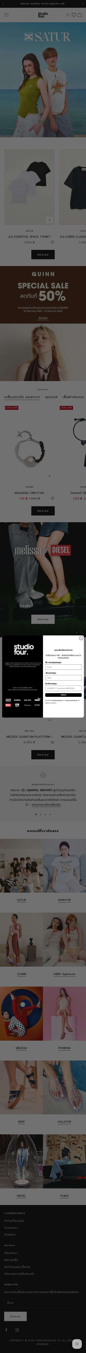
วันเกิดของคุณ (51, 684)
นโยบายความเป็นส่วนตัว (71, 700)
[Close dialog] (81, 638)
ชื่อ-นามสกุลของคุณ (53, 662)
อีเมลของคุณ (51, 673)
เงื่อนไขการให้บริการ (57, 700)
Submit (63, 695)
